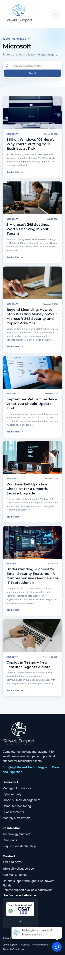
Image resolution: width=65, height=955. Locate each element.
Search (32, 73)
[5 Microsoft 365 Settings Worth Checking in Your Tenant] (32, 197)
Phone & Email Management (21, 800)
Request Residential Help (19, 846)
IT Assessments (13, 812)
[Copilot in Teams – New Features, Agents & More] (32, 635)
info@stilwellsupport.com (19, 868)
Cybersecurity (12, 794)
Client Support (10, 944)
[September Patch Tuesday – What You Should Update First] (32, 372)
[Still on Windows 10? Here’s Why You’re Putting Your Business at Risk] (32, 112)
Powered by (13, 921)
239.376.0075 (12, 862)
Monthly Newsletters (16, 818)
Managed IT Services (17, 788)
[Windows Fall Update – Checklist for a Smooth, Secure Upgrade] (32, 457)
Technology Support (16, 834)
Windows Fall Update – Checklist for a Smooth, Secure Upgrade (27, 488)
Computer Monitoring (17, 806)
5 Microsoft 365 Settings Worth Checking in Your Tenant (27, 229)
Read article (12, 172)
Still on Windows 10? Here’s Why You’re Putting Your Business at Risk (30, 144)
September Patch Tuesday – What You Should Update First (31, 403)
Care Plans (10, 840)
